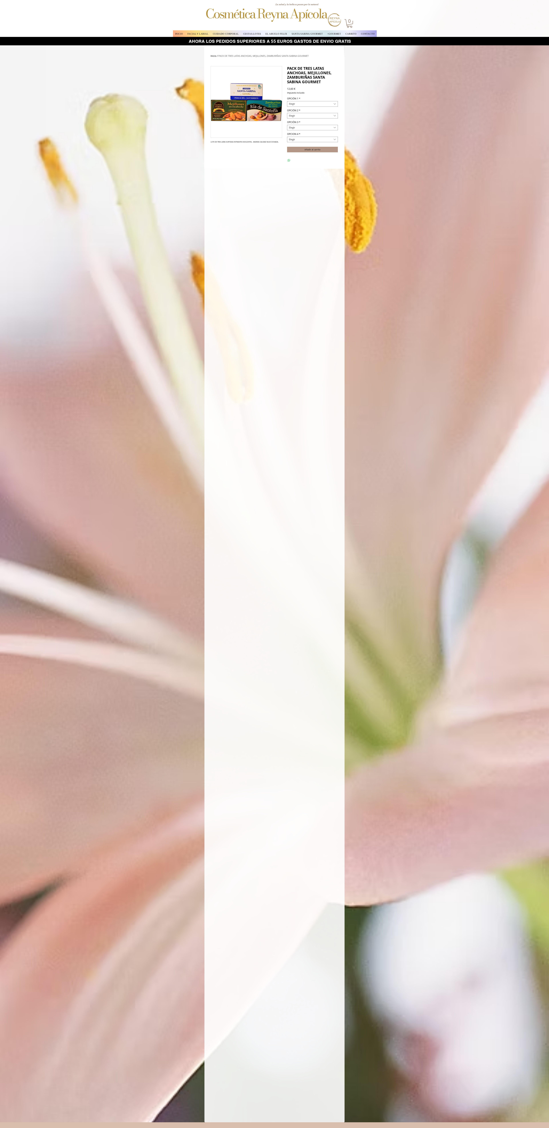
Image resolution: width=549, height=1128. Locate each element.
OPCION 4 (293, 134)
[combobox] (312, 104)
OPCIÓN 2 (293, 110)
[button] (197, 33)
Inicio (213, 55)
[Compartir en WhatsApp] (289, 160)
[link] (350, 23)
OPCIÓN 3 (293, 122)
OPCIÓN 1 (293, 98)
